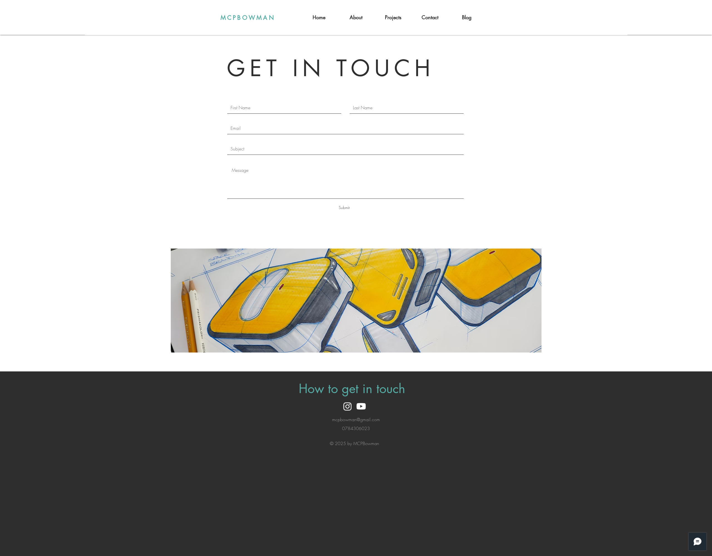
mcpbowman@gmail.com (356, 419)
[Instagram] (347, 406)
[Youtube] (361, 406)
